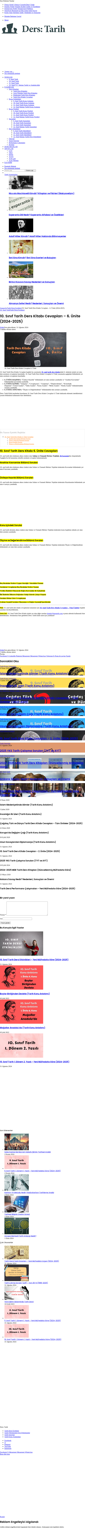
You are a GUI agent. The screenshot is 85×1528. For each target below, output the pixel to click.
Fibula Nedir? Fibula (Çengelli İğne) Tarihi (19, 5)
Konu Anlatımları (15, 99)
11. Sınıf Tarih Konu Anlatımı (23, 105)
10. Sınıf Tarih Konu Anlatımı (23, 103)
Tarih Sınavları (5, 743)
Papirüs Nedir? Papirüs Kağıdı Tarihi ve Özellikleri (22, 7)
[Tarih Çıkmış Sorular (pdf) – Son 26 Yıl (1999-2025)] (16, 1280)
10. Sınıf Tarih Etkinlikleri (22, 133)
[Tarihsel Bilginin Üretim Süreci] (16, 1212)
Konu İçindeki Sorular (15, 442)
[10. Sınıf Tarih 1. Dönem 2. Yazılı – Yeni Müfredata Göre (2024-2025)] (21, 1057)
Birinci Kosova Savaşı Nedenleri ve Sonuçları (32, 281)
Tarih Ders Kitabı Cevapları (23, 97)
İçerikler (9, 87)
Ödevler (11, 139)
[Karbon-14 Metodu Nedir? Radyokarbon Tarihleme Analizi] (16, 1190)
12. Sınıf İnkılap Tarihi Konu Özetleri (26, 117)
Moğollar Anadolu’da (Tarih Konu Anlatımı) (22, 1027)
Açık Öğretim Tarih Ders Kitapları (25, 93)
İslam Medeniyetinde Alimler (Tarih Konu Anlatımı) (34, 673)
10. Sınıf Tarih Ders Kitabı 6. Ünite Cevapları (19, 437)
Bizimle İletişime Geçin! (12, 16)
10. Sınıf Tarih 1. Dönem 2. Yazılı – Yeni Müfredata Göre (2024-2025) (34, 1061)
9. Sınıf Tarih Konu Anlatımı (23, 101)
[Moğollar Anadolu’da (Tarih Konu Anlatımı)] (21, 1023)
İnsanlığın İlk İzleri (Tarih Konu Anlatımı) (27, 686)
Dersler (8, 77)
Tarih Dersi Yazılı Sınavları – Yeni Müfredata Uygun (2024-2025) (31, 1261)
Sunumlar (12, 119)
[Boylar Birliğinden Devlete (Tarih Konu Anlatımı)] (21, 989)
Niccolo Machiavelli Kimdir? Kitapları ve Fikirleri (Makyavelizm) (41, 193)
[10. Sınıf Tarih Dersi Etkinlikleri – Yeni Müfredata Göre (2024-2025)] (21, 955)
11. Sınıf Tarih (14, 83)
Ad (1, 919)
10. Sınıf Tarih (14, 81)
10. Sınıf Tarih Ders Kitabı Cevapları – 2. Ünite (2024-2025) (39, 738)
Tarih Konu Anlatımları (8, 666)
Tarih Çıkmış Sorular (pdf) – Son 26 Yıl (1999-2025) (26, 1283)
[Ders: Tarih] (33, 33)
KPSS (11, 155)
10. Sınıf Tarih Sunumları (22, 123)
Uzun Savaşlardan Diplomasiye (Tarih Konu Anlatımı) (36, 726)
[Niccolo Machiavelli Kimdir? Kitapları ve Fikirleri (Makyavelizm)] (21, 189)
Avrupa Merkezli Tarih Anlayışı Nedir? (20, 1236)
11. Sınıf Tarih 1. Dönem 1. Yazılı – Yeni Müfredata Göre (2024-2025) (32, 1320)
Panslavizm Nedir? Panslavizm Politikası (18, 9)
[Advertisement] (42, 50)
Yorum (3, 915)
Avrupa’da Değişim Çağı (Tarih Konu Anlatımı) (32, 714)
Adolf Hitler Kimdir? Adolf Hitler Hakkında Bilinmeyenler (37, 236)
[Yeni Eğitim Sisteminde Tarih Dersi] (16, 1299)
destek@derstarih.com (55, 613)
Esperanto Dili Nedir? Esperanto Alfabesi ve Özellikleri (36, 214)
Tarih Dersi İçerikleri (14, 308)
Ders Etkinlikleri (14, 129)
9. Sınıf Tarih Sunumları (21, 121)
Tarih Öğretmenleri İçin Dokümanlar (17, 1433)
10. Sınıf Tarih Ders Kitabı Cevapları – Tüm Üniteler (59, 608)
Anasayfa (3, 308)
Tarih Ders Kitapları (20, 91)
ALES (11, 157)
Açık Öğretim (13, 161)
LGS (10, 151)
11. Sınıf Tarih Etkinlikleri (22, 135)
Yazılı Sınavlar (14, 141)
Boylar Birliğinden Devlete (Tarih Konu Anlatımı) (25, 993)
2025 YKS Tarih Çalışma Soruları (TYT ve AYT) (30, 750)
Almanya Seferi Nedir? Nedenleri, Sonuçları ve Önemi (36, 303)
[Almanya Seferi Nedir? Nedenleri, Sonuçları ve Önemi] (21, 299)
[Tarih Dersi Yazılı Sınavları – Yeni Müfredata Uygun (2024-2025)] (16, 1259)
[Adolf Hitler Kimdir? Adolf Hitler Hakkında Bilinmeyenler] (21, 232)
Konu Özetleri (14, 109)
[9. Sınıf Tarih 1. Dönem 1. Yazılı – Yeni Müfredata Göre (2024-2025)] (16, 1168)
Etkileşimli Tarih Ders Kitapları (24, 95)
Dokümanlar (11, 147)
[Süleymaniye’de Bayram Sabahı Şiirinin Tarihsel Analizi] (16, 1149)
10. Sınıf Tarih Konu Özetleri (23, 113)
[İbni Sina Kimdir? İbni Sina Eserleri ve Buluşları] (21, 253)
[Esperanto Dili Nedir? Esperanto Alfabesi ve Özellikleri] (21, 210)
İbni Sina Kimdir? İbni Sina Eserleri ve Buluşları (32, 257)
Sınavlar (8, 149)
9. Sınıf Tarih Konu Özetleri (23, 111)
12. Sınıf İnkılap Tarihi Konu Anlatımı (26, 107)
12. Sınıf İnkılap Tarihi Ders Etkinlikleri (27, 137)
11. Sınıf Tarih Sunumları (22, 125)
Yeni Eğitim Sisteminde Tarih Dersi (19, 1301)
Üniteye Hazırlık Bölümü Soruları (19, 440)
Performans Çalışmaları (17, 143)
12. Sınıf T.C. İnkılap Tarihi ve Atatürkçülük (24, 85)
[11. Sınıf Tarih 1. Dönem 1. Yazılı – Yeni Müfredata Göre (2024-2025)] (16, 1318)
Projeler (11, 145)
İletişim (8, 163)
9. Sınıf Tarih (13, 79)
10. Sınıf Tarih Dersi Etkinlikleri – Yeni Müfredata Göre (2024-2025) (34, 959)
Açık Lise (12, 159)
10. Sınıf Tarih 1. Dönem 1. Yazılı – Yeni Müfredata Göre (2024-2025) (32, 1339)
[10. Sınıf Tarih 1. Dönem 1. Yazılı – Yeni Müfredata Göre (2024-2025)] (16, 1337)
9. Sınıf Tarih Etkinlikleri (22, 131)
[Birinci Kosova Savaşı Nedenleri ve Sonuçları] (21, 277)
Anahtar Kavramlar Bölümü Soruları (20, 438)
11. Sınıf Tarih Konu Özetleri (23, 115)
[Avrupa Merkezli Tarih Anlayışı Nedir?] (16, 1234)
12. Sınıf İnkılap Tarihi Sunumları (25, 127)
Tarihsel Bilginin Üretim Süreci (17, 1214)
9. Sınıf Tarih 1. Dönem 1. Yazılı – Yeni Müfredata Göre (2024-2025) (32, 1171)
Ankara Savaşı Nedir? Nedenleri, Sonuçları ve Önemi (35, 779)
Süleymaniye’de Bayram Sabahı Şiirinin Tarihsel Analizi (27, 1152)
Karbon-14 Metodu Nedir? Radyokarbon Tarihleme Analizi (29, 1192)
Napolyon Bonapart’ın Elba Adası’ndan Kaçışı (20, 11)
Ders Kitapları (14, 89)
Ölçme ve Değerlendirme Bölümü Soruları (21, 444)
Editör (2, 327)
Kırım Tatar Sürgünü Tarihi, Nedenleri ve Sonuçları (22, 13)
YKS (11, 153)
